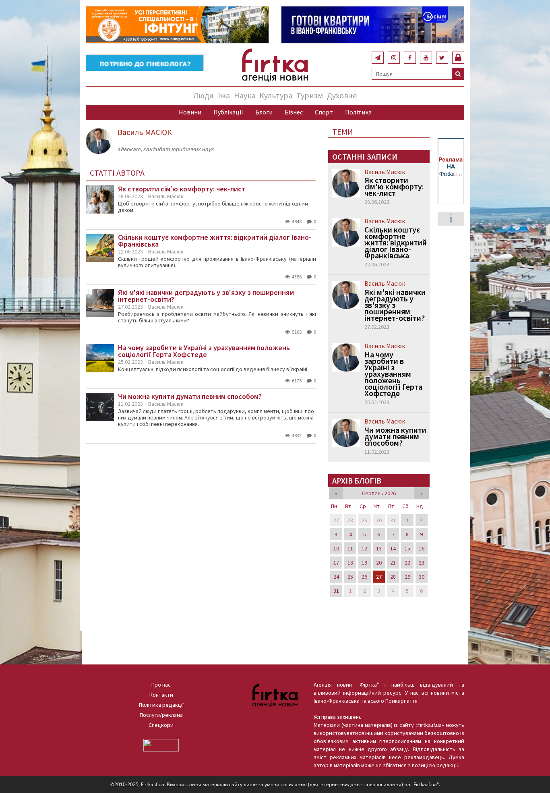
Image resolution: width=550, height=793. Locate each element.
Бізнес (294, 112)
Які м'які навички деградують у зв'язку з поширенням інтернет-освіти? (395, 305)
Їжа (224, 95)
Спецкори (161, 725)
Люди (203, 95)
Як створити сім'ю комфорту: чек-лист (394, 186)
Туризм (309, 95)
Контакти (161, 694)
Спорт (324, 112)
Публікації (228, 112)
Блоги (264, 112)
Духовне (342, 95)
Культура (275, 95)
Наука (244, 95)
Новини (190, 112)
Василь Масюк (166, 196)
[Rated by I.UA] (161, 744)
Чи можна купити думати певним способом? (395, 436)
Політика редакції (161, 704)
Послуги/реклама (161, 714)
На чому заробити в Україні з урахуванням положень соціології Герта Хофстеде (393, 374)
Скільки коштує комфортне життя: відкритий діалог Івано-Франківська (395, 242)
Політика (358, 112)
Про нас (161, 684)
